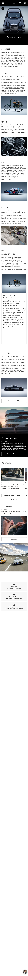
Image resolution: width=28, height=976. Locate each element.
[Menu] (3, 3)
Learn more (14, 539)
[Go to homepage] (14, 3)
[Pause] (2, 8)
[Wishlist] (20, 3)
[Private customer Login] (25, 3)
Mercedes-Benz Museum (14, 454)
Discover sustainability (14, 401)
